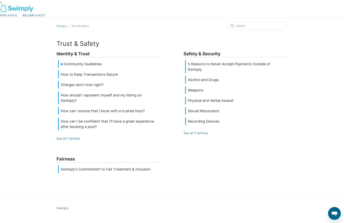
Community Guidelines (83, 64)
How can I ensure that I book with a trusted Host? (103, 111)
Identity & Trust (73, 53)
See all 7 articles (68, 138)
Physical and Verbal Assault (211, 100)
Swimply (61, 26)
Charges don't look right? (82, 85)
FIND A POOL (9, 15)
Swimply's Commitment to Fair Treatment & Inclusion (105, 169)
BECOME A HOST (33, 15)
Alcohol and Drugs (203, 80)
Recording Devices (203, 121)
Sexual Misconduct (203, 111)
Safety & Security (202, 53)
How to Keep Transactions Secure (89, 74)
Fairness (66, 159)
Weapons (195, 90)
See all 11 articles (196, 133)
